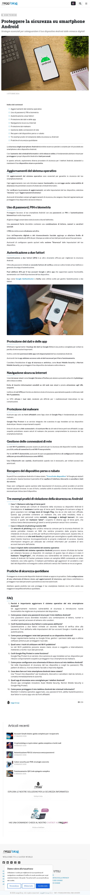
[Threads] (19, 862)
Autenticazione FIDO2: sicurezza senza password (34, 752)
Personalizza (14, 886)
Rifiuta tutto (28, 886)
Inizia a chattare (38, 827)
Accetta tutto (43, 886)
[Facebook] (4, 862)
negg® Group (44, 893)
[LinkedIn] (7, 862)
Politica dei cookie (54, 880)
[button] (73, 3)
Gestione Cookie (53, 883)
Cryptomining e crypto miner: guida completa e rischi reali (37, 743)
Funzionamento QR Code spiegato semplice (32, 771)
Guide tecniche (10, 15)
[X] (11, 862)
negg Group (15, 703)
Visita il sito (38, 796)
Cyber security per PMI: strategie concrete (31, 762)
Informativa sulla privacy (57, 878)
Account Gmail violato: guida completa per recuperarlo (36, 734)
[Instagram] (15, 862)
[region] (28, 878)
